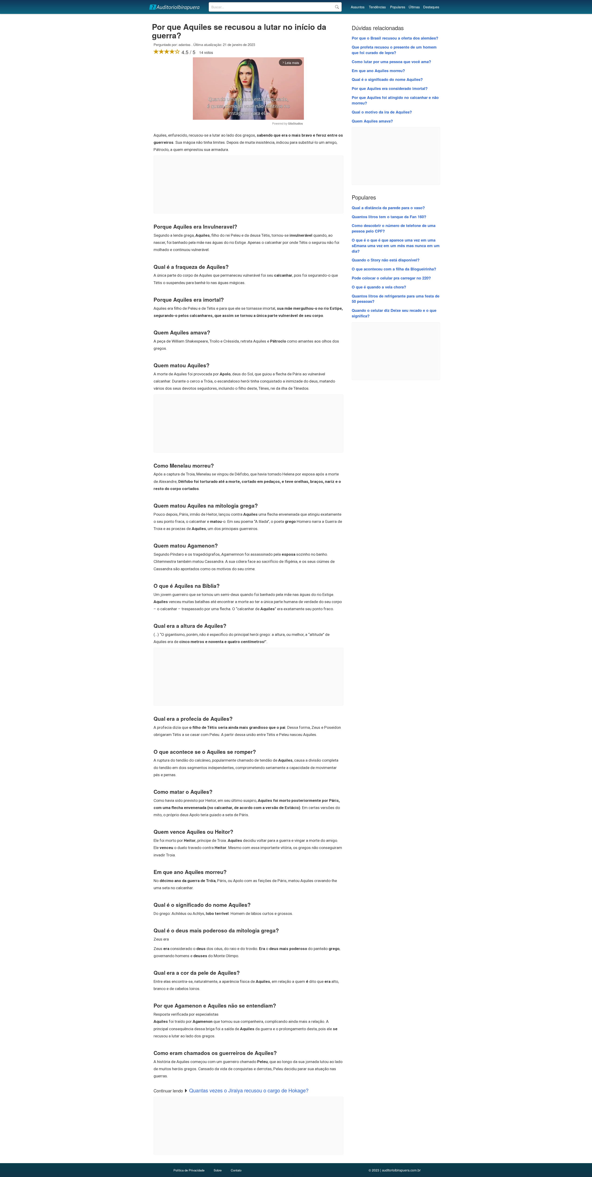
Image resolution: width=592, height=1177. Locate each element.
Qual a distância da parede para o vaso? (388, 207)
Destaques (431, 6)
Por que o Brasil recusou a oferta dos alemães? (395, 38)
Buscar (337, 7)
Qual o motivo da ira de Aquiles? (382, 112)
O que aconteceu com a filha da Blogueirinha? (394, 269)
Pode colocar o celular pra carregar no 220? (391, 278)
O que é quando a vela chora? (379, 287)
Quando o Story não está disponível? (385, 260)
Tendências (377, 6)
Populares (397, 6)
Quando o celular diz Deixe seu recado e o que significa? (394, 313)
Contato (236, 1170)
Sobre (218, 1170)
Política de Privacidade (188, 1170)
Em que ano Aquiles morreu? (378, 70)
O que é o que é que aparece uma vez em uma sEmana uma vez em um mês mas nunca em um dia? (396, 245)
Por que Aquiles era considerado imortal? (390, 88)
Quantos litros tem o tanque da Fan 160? (389, 216)
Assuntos (357, 6)
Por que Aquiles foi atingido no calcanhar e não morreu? (395, 100)
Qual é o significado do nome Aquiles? (387, 79)
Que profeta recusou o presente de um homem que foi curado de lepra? (394, 49)
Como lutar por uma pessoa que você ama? (391, 61)
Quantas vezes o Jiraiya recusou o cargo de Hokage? (248, 1090)
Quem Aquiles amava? (372, 121)
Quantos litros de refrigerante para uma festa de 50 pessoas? (395, 298)
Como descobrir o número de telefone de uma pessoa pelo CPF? (393, 228)
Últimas (414, 6)
